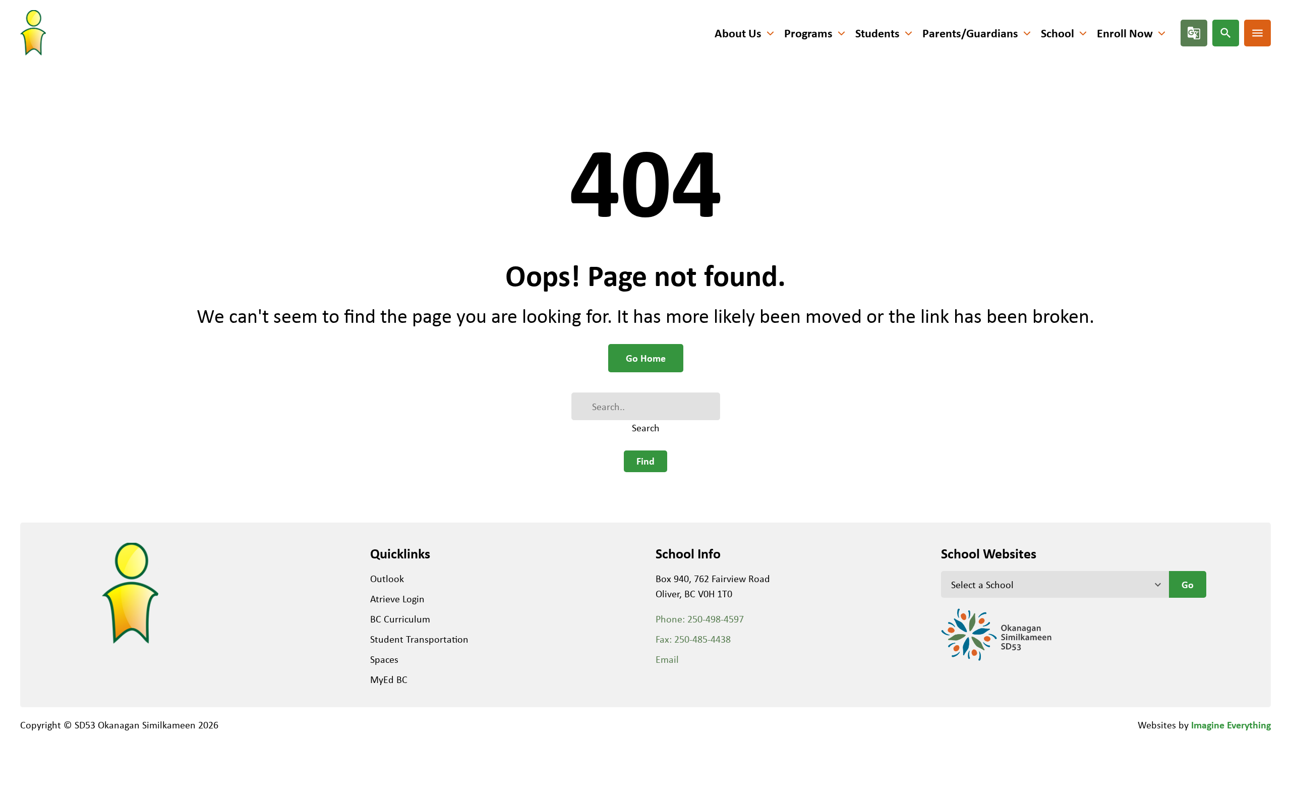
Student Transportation (419, 639)
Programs (808, 33)
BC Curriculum (400, 619)
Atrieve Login (397, 598)
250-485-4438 (702, 639)
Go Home (646, 358)
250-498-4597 (715, 619)
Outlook (387, 578)
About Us (738, 33)
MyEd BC (388, 679)
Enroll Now (1125, 33)
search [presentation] (1226, 33)
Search (646, 427)
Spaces (384, 659)
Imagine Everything (1231, 724)
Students (877, 33)
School (1057, 33)
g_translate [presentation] (1194, 33)
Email (667, 659)
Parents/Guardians (970, 33)
